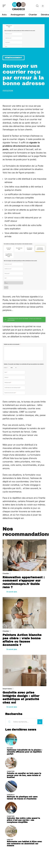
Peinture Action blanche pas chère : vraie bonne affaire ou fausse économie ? (22, 639)
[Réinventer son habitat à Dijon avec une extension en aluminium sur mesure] (11, 831)
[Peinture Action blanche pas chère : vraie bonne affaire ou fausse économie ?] (24, 612)
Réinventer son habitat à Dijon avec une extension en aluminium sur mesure (24, 844)
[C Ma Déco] (19, 6)
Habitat (10, 839)
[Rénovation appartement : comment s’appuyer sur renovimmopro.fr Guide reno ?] (24, 555)
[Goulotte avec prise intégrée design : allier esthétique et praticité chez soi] (24, 670)
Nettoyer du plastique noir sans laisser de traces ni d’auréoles (22, 798)
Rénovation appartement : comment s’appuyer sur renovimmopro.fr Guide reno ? (24, 582)
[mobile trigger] (5, 6)
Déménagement (13, 58)
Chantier (6, 573)
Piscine (10, 748)
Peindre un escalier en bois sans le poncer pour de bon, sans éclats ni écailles (24, 775)
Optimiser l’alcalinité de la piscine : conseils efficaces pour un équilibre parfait (24, 752)
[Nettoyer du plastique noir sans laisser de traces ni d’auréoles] (11, 786)
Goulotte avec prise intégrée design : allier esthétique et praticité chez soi (21, 697)
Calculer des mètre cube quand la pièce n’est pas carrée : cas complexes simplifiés (23, 820)
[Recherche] (37, 6)
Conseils (11, 794)
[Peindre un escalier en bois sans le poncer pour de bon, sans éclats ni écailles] (11, 763)
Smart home (7, 689)
